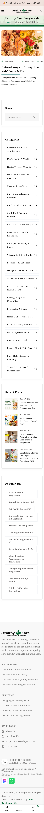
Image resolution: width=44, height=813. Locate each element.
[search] (41, 11)
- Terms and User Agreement (16, 715)
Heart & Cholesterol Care (22, 316)
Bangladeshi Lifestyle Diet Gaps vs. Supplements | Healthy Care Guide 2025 (29, 457)
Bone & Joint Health (22, 340)
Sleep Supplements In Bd (21, 549)
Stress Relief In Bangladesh (16, 494)
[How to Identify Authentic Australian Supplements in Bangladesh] (11, 437)
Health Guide (12, 736)
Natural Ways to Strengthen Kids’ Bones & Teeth (20, 69)
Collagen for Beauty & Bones (22, 245)
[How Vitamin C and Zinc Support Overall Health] (11, 419)
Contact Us (11, 746)
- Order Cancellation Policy (15, 705)
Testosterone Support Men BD (19, 580)
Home (9, 22)
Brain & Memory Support (22, 324)
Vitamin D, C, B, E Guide (22, 255)
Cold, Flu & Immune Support (22, 214)
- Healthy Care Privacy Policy (16, 710)
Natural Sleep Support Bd (21, 502)
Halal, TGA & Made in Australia (22, 176)
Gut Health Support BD (20, 509)
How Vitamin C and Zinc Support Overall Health (28, 421)
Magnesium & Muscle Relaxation (22, 234)
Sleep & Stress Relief (22, 186)
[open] (2, 11)
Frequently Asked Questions (20, 741)
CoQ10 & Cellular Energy (22, 224)
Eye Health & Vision (22, 308)
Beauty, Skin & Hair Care (22, 348)
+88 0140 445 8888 (20, 760)
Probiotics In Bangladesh (21, 525)
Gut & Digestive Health (22, 332)
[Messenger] (4, 780)
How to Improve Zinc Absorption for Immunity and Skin (29, 405)
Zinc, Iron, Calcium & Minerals (22, 195)
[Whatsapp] (12, 780)
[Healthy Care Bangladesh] (22, 10)
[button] (19, 809)
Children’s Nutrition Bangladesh (18, 590)
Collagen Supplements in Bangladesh (21, 570)
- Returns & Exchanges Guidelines (18, 684)
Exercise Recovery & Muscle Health (22, 288)
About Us (10, 731)
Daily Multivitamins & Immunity (22, 357)
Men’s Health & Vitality (22, 159)
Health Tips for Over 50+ (22, 166)
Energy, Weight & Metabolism (22, 299)
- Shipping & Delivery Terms (15, 700)
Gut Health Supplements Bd (21, 541)
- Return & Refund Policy (14, 674)
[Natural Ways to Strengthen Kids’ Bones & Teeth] (22, 43)
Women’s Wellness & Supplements (22, 149)
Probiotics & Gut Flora (22, 262)
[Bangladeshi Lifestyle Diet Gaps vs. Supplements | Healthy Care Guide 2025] (11, 455)
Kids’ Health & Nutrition (22, 205)
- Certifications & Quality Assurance (19, 679)
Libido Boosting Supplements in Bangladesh (16, 558)
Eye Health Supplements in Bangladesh (21, 517)
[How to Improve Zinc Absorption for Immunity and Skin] (11, 404)
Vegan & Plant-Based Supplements (22, 369)
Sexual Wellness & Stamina (22, 278)
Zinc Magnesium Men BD (21, 532)
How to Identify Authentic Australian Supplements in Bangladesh (28, 438)
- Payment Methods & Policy (16, 669)
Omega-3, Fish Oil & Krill (22, 270)
